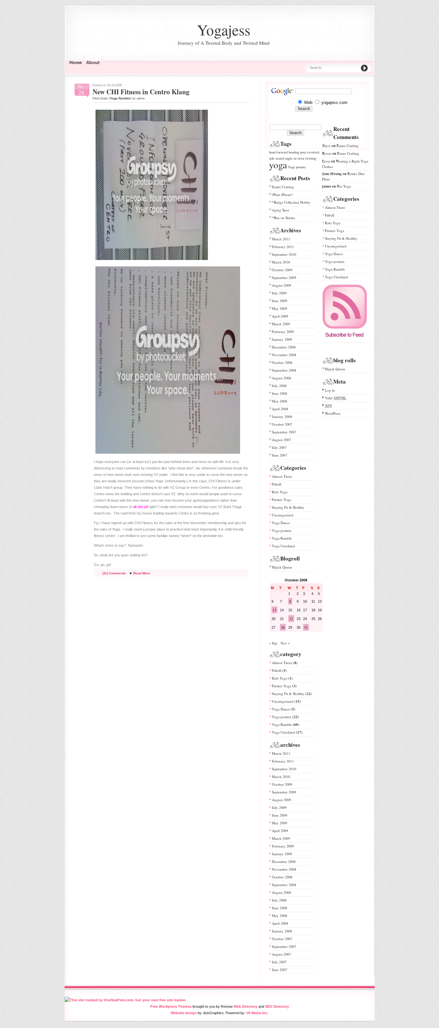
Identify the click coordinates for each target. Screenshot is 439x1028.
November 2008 (284, 354)
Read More (141, 573)
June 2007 (279, 455)
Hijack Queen (282, 567)
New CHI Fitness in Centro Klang (141, 92)
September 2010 (284, 254)
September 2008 (284, 370)
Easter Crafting (283, 186)
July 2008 (279, 385)
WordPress (332, 413)
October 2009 (282, 269)
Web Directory (245, 1006)
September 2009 (284, 277)
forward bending (287, 152)
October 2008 (282, 362)
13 (274, 609)
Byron (326, 153)
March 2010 (281, 262)
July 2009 (279, 293)
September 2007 (284, 432)
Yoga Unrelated (283, 545)
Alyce (326, 145)
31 (306, 627)
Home (75, 62)
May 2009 (279, 308)
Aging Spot (280, 210)
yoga (278, 164)
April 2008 (280, 408)
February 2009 (283, 331)
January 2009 (282, 339)
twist (301, 158)
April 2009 (280, 316)
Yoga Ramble (120, 98)
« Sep (273, 643)
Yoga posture (297, 167)
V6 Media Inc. (257, 1013)
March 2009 (281, 323)
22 (291, 618)
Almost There (282, 476)
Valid (335, 397)
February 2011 (283, 246)
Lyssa (326, 161)
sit (295, 158)
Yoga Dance (281, 522)
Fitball (276, 484)
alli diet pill (140, 507)
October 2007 (282, 424)
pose (303, 152)
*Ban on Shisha (283, 217)
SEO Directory (277, 1006)
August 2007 (281, 439)
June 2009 (279, 300)
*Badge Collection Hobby (291, 202)
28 (283, 627)
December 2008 (284, 347)
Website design (184, 1013)
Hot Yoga (344, 186)
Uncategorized (282, 515)
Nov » (285, 643)
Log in (330, 390)
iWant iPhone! (282, 194)
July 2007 (279, 447)
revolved (313, 152)
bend (272, 152)
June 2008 (279, 393)
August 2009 (281, 285)
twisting (310, 158)
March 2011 (281, 238)
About (93, 62)
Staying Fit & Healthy (288, 507)
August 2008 (281, 377)
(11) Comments (114, 573)
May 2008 (279, 401)
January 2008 (282, 416)
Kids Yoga (279, 491)
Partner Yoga (281, 499)
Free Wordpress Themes (171, 1006)
